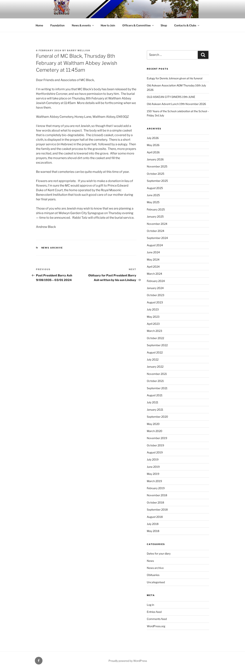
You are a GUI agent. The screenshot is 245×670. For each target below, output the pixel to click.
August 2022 (155, 352)
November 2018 (157, 495)
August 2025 (155, 188)
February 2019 (156, 488)
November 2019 (157, 438)
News (150, 560)
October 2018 (155, 502)
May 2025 (153, 202)
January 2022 (155, 366)
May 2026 (153, 145)
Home (39, 25)
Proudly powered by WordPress (128, 660)
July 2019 (152, 459)
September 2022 (157, 345)
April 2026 (153, 152)
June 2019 (153, 466)
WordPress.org (156, 626)
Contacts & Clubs (185, 25)
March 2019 (154, 481)
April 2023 (153, 323)
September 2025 (157, 180)
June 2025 (153, 195)
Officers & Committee (136, 25)
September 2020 (157, 416)
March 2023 (154, 330)
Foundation (57, 25)
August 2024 (155, 245)
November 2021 (157, 373)
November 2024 (157, 223)
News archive (52, 247)
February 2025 (156, 209)
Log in (150, 604)
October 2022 (155, 338)
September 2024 (157, 238)
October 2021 (155, 381)
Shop (164, 25)
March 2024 (154, 273)
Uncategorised (156, 582)
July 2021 (152, 402)
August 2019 (155, 452)
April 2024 (153, 266)
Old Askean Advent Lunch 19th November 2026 (176, 104)
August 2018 (155, 516)
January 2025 (155, 216)
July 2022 (152, 359)
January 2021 (155, 409)
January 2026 (155, 159)
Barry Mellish (78, 50)
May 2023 (153, 316)
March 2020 (154, 431)
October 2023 (155, 295)
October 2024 (155, 230)
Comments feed (157, 618)
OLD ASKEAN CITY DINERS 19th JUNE (171, 96)
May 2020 (153, 424)
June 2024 (153, 252)
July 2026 (153, 138)
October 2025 (155, 173)
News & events (81, 25)
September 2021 (157, 388)
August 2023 (155, 302)
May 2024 (153, 259)
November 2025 (157, 166)
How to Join (108, 25)
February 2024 (156, 281)
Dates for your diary (159, 553)
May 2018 (153, 531)
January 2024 (155, 288)
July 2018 (152, 523)
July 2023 (153, 309)
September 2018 (157, 509)
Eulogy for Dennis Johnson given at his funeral (174, 78)
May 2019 (153, 473)
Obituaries (153, 575)
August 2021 (155, 395)
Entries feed (154, 611)
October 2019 (155, 445)
